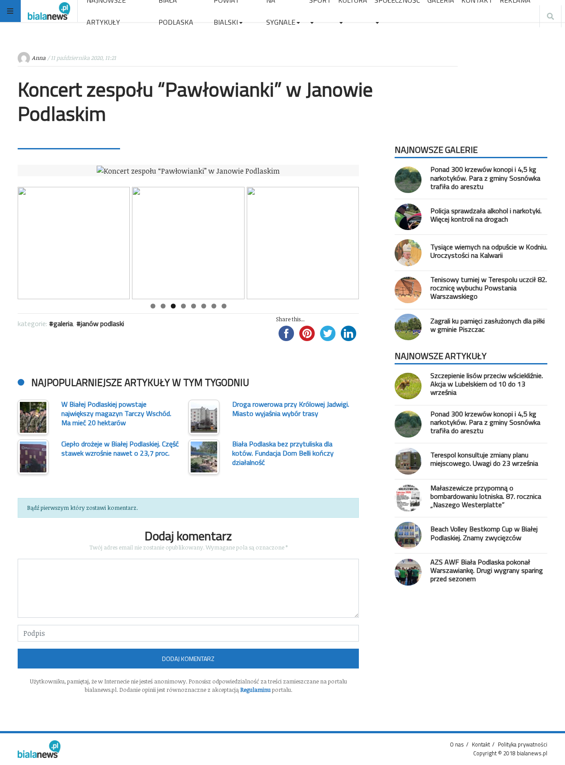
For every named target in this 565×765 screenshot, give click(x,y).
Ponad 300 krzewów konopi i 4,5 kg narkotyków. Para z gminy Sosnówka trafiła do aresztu (485, 177)
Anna (38, 58)
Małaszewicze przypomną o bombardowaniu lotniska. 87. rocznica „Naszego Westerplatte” (485, 496)
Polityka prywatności (522, 744)
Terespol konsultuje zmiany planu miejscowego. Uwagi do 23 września (484, 458)
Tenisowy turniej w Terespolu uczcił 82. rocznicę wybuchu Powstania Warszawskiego (488, 287)
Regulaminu (255, 690)
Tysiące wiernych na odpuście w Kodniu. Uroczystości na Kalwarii (488, 250)
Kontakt (481, 744)
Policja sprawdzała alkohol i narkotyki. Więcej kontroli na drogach (486, 214)
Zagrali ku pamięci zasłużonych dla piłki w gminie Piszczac (487, 325)
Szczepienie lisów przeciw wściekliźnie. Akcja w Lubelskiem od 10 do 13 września (486, 383)
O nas (457, 744)
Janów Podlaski (102, 323)
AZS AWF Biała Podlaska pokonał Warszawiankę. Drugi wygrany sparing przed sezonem (486, 570)
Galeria (63, 323)
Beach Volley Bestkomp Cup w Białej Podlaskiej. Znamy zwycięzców (484, 533)
